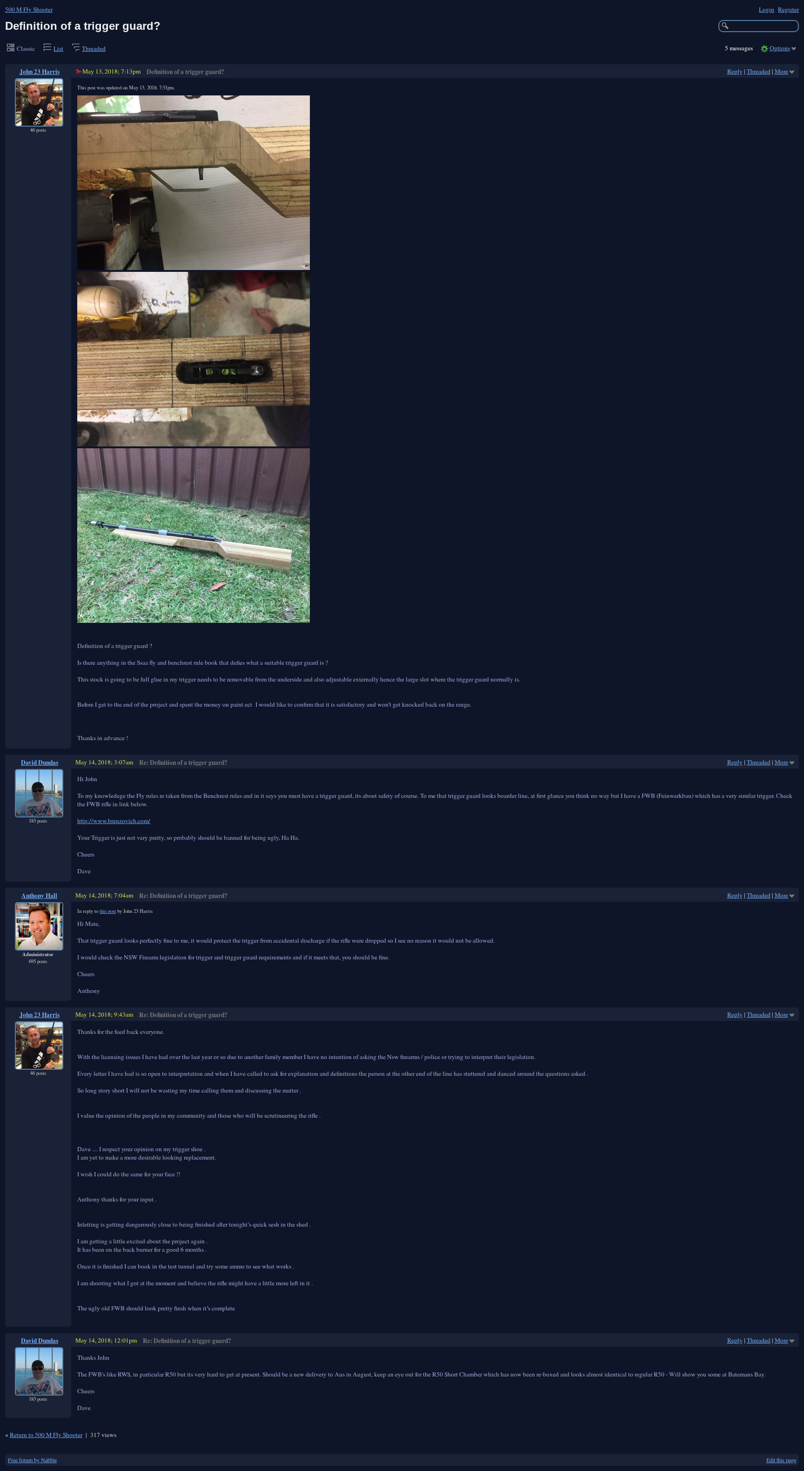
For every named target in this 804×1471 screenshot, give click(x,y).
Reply (735, 71)
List (58, 48)
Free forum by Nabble (32, 1460)
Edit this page (781, 1460)
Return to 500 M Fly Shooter (46, 1435)
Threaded (94, 48)
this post (108, 911)
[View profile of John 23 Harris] (39, 120)
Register (788, 9)
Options (780, 48)
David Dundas (39, 762)
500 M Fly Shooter (29, 9)
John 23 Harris (40, 71)
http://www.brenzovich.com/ (113, 820)
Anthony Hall (39, 895)
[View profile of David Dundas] (39, 811)
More (781, 71)
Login (766, 9)
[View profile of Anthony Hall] (39, 944)
